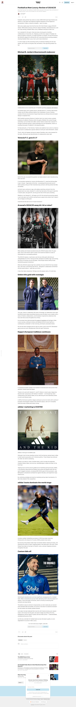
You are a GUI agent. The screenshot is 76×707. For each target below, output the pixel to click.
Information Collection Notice (38, 693)
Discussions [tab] (26, 653)
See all (20, 682)
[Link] (16, 52)
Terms (42, 699)
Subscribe (67, 2)
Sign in (72, 2)
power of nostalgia (41, 320)
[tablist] (22, 640)
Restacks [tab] (25, 640)
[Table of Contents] (1, 353)
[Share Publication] (62, 2)
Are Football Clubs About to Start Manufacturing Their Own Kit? (32, 665)
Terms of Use (43, 692)
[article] (38, 659)
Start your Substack (35, 701)
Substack (32, 704)
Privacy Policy (46, 693)
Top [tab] (19, 653)
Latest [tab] (22, 653)
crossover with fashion (52, 107)
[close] (49, 675)
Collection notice (47, 699)
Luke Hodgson (22, 13)
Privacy (38, 699)
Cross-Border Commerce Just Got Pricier (25, 658)
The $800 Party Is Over (24, 657)
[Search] (60, 2)
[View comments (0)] (23, 17)
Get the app (43, 701)
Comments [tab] (20, 640)
